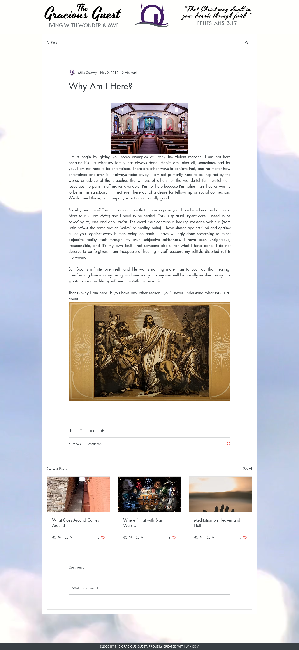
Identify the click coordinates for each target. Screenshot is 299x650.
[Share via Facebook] (71, 430)
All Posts (52, 42)
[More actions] (227, 72)
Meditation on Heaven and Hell (217, 522)
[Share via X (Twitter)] (81, 430)
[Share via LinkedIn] (92, 430)
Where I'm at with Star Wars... (142, 522)
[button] (247, 42)
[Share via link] (103, 430)
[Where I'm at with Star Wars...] (149, 494)
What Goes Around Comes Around (75, 522)
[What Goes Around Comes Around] (78, 494)
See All (247, 468)
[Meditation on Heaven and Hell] (220, 494)
